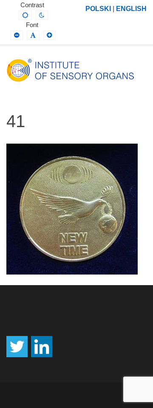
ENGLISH (131, 8)
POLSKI (98, 8)
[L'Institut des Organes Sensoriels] (70, 70)
